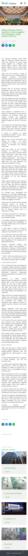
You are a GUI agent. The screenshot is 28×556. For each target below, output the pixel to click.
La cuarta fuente (10, 468)
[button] (21, 3)
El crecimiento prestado (13, 493)
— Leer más (7, 471)
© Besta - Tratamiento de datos (14, 553)
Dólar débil (8, 544)
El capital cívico (10, 519)
